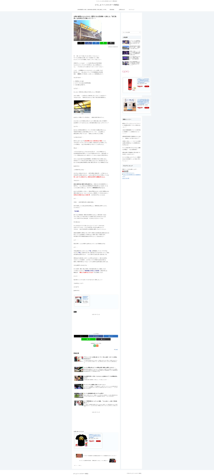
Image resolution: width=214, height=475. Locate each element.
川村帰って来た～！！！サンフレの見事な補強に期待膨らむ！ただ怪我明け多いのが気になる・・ (131, 143)
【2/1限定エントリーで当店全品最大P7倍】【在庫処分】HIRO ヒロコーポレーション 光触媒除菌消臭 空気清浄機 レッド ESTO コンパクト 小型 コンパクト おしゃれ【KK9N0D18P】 (143, 80)
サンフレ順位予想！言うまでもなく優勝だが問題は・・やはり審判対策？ (131, 148)
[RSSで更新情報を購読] (97, 346)
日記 (75, 311)
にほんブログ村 (125, 178)
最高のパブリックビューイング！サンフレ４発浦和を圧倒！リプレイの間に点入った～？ (131, 125)
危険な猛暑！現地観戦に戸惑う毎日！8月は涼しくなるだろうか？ (131, 153)
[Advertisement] (96, 50)
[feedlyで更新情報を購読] (95, 346)
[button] (111, 43)
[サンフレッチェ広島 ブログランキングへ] (125, 171)
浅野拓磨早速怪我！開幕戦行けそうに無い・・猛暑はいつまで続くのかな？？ (131, 137)
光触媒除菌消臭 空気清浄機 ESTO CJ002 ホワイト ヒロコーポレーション (85, 298)
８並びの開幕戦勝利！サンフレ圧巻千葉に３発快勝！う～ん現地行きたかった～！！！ (131, 131)
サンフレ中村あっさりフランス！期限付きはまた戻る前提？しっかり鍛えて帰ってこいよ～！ (131, 159)
